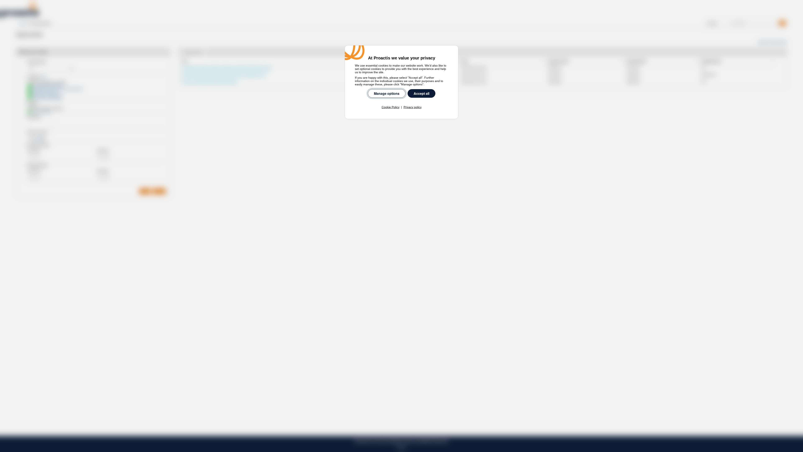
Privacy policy (413, 107)
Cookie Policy (390, 107)
